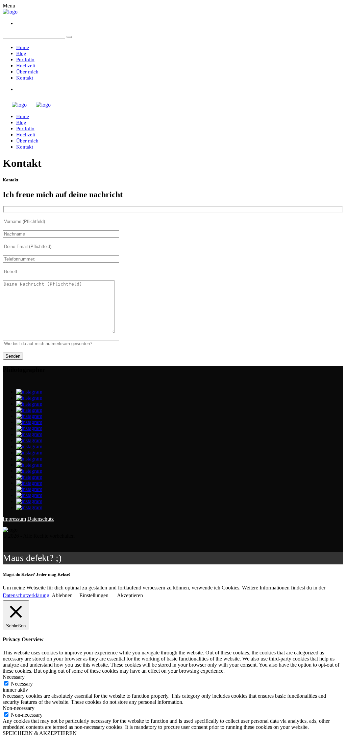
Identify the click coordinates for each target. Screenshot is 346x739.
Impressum (14, 519)
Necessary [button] (14, 677)
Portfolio (25, 59)
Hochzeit (25, 65)
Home (22, 47)
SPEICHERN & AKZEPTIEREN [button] (40, 733)
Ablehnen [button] (62, 595)
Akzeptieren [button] (130, 595)
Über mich (27, 71)
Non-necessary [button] (18, 708)
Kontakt (24, 78)
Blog (21, 53)
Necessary (22, 684)
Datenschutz (40, 519)
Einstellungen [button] (93, 595)
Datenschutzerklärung (26, 595)
